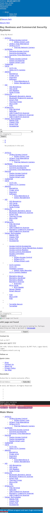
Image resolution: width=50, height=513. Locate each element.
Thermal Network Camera (24, 47)
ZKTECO (8, 416)
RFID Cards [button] (13, 285)
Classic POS (14, 122)
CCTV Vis (13, 68)
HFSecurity (9, 486)
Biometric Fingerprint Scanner (21, 115)
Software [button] (13, 79)
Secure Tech (5, 23)
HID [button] (6, 85)
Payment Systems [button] (12, 293)
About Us (8, 366)
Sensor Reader (15, 289)
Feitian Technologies (13, 497)
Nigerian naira (9, 404)
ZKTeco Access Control (23, 257)
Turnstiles (13, 306)
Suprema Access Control (19, 51)
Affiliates (12, 16)
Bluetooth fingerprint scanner (21, 98)
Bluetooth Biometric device (20, 96)
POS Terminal (14, 109)
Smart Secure (14, 291)
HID (6, 463)
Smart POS (13, 100)
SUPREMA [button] (8, 49)
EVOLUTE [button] (8, 94)
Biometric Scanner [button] (16, 282)
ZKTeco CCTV (19, 259)
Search (3, 136)
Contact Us (9, 364)
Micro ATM (13, 104)
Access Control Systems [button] (14, 244)
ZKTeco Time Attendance (19, 44)
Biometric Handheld (17, 278)
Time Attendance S (21, 81)
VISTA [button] (7, 66)
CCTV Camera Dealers (18, 272)
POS (11, 105)
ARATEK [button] (8, 72)
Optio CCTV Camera (17, 70)
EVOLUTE (8, 473)
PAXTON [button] (8, 57)
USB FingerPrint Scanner (19, 113)
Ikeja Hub (13, 14)
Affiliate (3, 8)
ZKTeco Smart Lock (21, 42)
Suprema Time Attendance (20, 55)
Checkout (13, 408)
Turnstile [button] (8, 302)
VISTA (7, 445)
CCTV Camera (14, 265)
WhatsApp (4, 6)
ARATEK (8, 450)
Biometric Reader (16, 280)
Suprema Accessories (17, 53)
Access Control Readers (18, 250)
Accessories (14, 126)
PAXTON (8, 435)
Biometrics (13, 74)
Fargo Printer (14, 92)
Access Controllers (16, 253)
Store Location (6, 5)
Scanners (13, 77)
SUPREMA (8, 428)
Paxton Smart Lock (17, 62)
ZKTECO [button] (8, 38)
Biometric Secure (16, 276)
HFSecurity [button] (9, 107)
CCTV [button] (7, 263)
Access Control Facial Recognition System (26, 248)
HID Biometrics (15, 87)
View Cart (4, 408)
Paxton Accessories (17, 60)
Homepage (31, 328)
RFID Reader (19, 287)
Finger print (14, 75)
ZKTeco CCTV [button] (14, 45)
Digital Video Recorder (23, 270)
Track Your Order (6, 3)
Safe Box (12, 111)
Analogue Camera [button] (16, 268)
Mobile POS (13, 120)
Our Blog (8, 308)
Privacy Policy (10, 368)
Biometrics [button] (9, 274)
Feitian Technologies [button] (13, 119)
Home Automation (12, 300)
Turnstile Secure (15, 304)
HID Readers (14, 90)
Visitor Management (22, 83)
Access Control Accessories (20, 246)
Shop (7, 12)
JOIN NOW (4, 512)
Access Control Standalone (20, 252)
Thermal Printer (15, 102)
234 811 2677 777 (13, 1)
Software (13, 458)
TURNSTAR (9, 64)
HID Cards (13, 89)
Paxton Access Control (18, 59)
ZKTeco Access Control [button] (18, 40)
